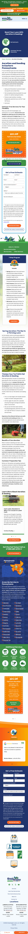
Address (5, 190)
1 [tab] (11, 536)
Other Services (18, 251)
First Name (6, 174)
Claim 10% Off (14, 5)
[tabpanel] (13, 514)
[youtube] (18, 884)
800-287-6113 (14, 549)
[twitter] (12, 884)
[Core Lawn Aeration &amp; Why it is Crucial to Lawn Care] (13, 514)
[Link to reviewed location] (14, 744)
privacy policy (6, 221)
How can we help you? (8, 196)
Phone (5, 179)
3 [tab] (15, 536)
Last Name (16, 174)
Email (15, 179)
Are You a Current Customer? (10, 184)
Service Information (10, 249)
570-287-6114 (22, 910)
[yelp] (15, 884)
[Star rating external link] (14, 9)
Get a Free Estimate (14, 553)
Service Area (7, 251)
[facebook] (9, 884)
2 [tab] (13, 536)
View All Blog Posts (14, 540)
